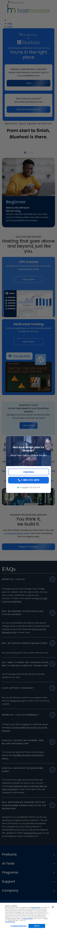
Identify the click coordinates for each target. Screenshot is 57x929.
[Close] (53, 907)
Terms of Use (35, 907)
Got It (37, 926)
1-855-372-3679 (30, 480)
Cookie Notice (10, 922)
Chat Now (28, 471)
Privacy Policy (28, 919)
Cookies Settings (18, 926)
